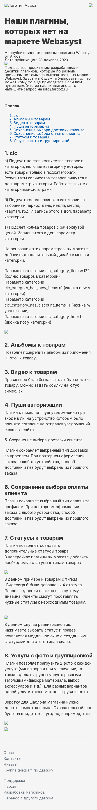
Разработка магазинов (24, 792)
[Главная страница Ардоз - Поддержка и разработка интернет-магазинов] (20, 5)
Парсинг (11, 786)
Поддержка (14, 780)
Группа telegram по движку (28, 770)
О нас (9, 752)
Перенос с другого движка (28, 798)
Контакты (12, 758)
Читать (10, 764)
